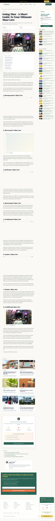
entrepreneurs (11, 117)
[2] (18, 213)
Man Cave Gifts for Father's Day (9, 390)
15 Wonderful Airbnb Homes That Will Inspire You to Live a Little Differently (10, 372)
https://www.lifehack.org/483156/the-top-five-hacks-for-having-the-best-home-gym (16, 453)
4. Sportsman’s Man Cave (8, 62)
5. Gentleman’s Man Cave (8, 63)
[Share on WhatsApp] (28, 98)
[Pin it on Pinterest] (5, 31)
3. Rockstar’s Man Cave (8, 60)
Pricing (34, 4)
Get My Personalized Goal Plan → (19, 443)
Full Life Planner (16, 505)
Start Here (21, 4)
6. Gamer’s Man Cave (8, 65)
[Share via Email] (10, 31)
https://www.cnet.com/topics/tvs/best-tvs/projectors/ (12, 452)
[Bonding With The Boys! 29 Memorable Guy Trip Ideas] (10, 400)
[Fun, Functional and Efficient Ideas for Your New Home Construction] (27, 400)
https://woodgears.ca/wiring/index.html (9, 455)
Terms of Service (40, 516)
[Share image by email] (30, 98)
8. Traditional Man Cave (8, 68)
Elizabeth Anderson (8, 52)
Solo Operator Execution (29, 509)
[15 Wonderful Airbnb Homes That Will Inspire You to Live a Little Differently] (10, 364)
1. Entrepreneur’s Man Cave (9, 57)
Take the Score (48, 4)
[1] (14, 162)
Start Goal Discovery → (46, 516)
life (6, 72)
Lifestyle (6, 9)
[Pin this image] (25, 98)
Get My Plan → (47, 1)
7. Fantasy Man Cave (8, 67)
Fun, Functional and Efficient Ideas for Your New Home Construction (27, 408)
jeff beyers (11, 152)
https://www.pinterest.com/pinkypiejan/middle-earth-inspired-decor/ (13, 456)
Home (3, 9)
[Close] (50, 1)
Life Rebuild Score (5, 504)
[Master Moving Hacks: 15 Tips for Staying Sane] (27, 382)
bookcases (7, 244)
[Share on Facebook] (3, 31)
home (4, 159)
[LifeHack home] (6, 4)
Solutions (30, 4)
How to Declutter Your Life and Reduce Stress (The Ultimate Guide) (27, 372)
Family (4, 388)
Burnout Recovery (28, 503)
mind (6, 195)
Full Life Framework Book (17, 504)
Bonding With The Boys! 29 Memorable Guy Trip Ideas (8, 408)
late (28, 279)
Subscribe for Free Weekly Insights (19, 490)
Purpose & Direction (28, 505)
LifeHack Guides (5, 503)
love (23, 292)
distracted (30, 343)
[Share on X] (7, 31)
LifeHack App (15, 503)
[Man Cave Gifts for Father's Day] (10, 382)
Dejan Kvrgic (5, 27)
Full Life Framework (5, 505)
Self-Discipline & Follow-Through (30, 504)
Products (26, 4)
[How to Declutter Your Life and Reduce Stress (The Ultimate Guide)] (27, 364)
